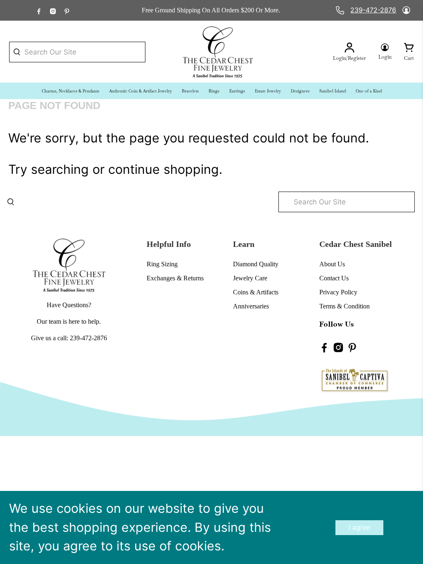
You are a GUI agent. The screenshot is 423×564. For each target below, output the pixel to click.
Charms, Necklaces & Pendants (70, 91)
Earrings (237, 91)
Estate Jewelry (268, 91)
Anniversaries (251, 306)
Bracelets (190, 91)
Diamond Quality (255, 264)
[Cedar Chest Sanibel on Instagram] (53, 9)
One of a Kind (369, 91)
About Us (332, 264)
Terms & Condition (344, 306)
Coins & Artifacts (255, 292)
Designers (300, 91)
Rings (214, 91)
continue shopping (163, 169)
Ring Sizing (162, 264)
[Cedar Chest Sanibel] (218, 52)
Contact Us (334, 278)
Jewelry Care (250, 278)
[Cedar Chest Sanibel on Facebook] (39, 9)
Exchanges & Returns (175, 278)
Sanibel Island (332, 91)
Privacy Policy (338, 292)
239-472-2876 (373, 10)
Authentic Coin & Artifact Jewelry (140, 91)
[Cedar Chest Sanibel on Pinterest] (67, 9)
